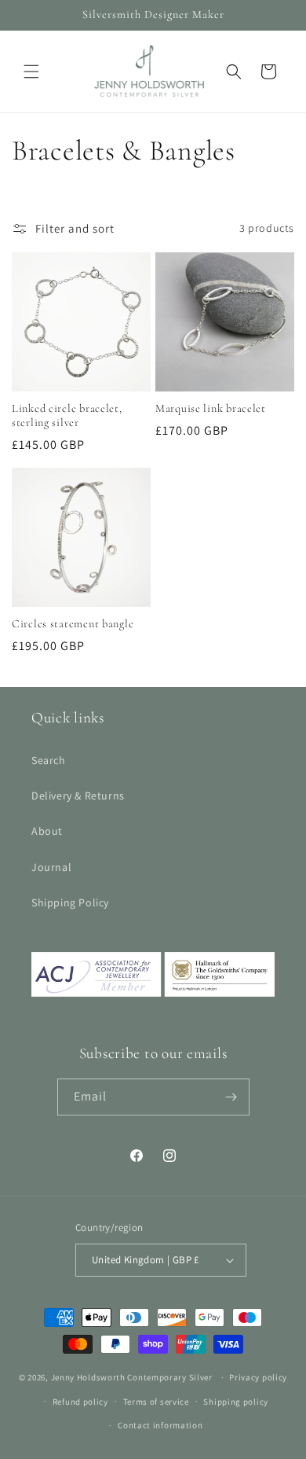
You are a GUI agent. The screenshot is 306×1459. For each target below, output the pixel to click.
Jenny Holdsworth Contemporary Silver (132, 1377)
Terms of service (156, 1401)
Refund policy (80, 1401)
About (47, 831)
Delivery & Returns (78, 795)
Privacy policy (258, 1377)
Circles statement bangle (72, 623)
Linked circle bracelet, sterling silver (67, 415)
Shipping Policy (70, 902)
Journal (51, 867)
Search (48, 760)
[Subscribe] (231, 1097)
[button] (31, 71)
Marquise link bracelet (210, 408)
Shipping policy (235, 1401)
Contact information (160, 1425)
